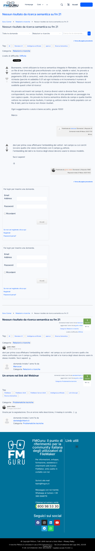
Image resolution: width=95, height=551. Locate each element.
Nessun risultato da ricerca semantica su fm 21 (31, 319)
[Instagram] (44, 522)
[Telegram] (44, 528)
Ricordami (11, 213)
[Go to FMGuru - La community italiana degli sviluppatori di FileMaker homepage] (11, 4)
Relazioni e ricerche (23, 22)
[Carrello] (68, 4)
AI (9, 46)
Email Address (8, 197)
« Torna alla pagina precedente (83, 41)
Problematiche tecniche (69, 381)
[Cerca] (61, 4)
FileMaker (7, 393)
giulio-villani (68, 169)
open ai (48, 46)
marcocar (73, 128)
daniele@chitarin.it (21, 420)
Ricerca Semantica (61, 46)
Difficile (23, 56)
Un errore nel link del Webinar (20, 375)
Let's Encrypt (73, 393)
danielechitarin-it (77, 375)
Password (8, 206)
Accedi (75, 5)
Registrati (86, 5)
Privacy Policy (69, 541)
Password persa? (10, 236)
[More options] (47, 4)
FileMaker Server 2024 (38, 393)
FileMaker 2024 (21, 393)
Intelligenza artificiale (34, 46)
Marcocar (17, 366)
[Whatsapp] (51, 528)
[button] (77, 446)
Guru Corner (6, 22)
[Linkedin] (51, 522)
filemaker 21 (19, 46)
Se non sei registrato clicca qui (15, 230)
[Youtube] (57, 522)
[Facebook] (38, 522)
